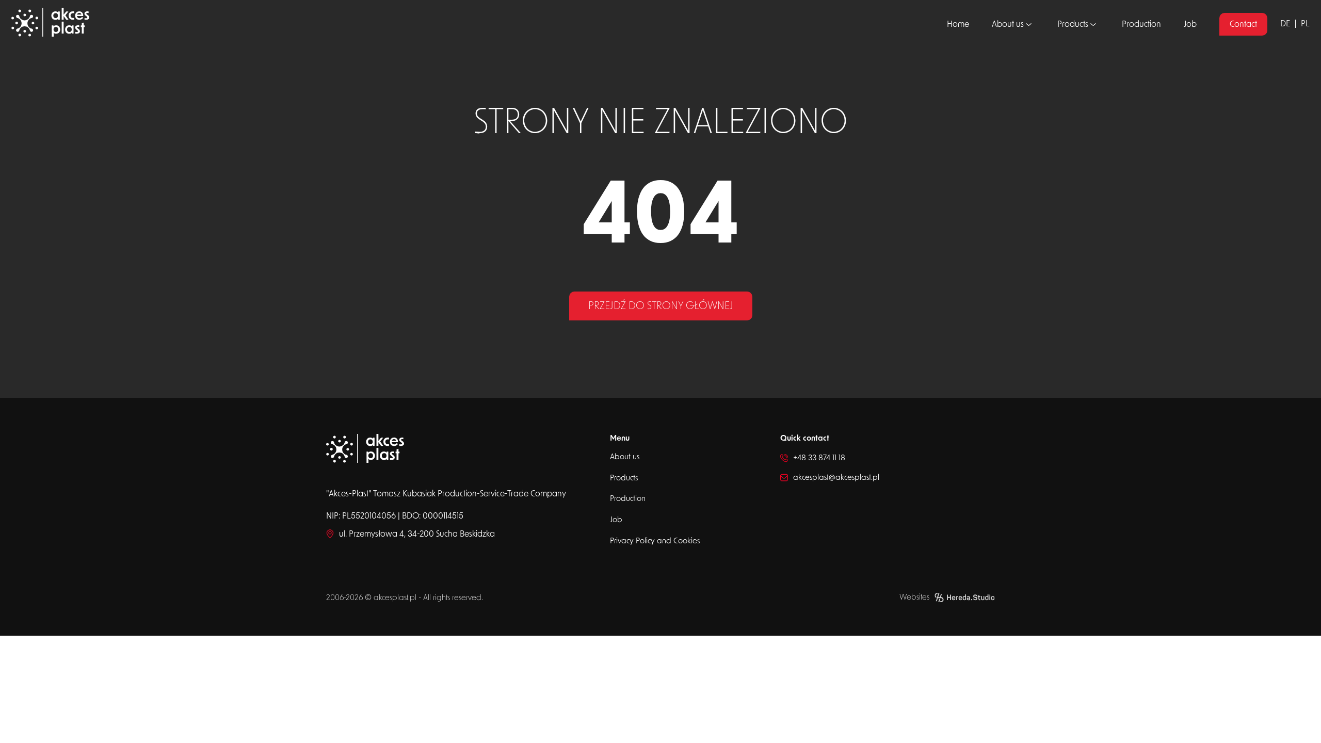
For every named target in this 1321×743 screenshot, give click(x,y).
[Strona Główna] (169, 24)
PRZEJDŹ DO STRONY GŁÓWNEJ (660, 306)
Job (1190, 24)
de (1285, 24)
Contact (1243, 24)
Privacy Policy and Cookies (655, 541)
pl (1305, 24)
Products (1072, 24)
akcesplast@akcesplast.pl (836, 477)
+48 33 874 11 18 (819, 458)
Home (958, 24)
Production (1141, 24)
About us (1008, 24)
